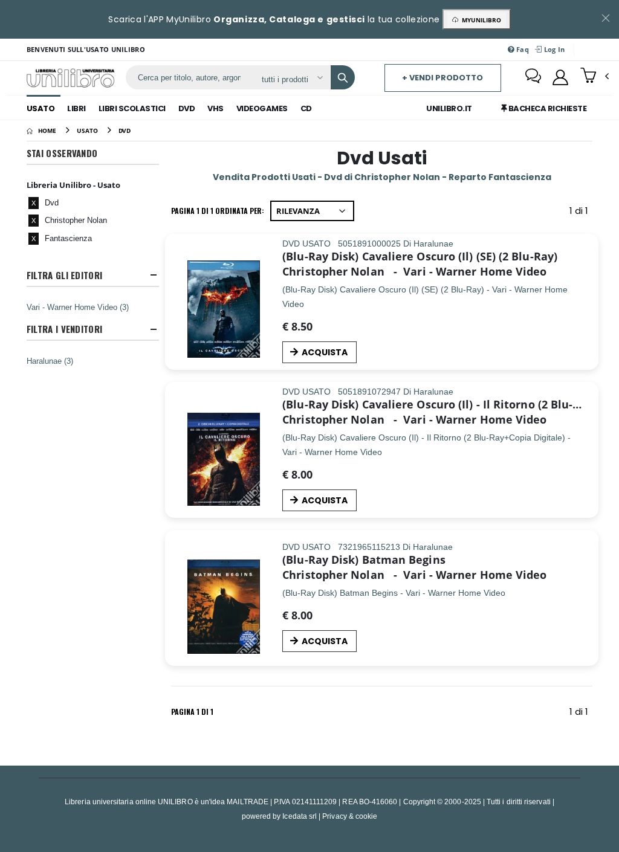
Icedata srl (299, 816)
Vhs (215, 108)
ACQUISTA (325, 352)
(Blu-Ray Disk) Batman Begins (364, 559)
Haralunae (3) (50, 360)
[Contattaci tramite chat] (533, 77)
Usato (41, 108)
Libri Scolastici (132, 108)
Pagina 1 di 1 (192, 711)
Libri (76, 108)
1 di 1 (580, 213)
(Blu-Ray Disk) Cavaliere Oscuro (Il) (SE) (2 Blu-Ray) (419, 256)
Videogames (262, 108)
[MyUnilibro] (560, 77)
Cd (306, 108)
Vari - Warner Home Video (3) (78, 307)
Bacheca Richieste (546, 108)
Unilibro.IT (449, 108)
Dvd (186, 108)
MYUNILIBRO (479, 20)
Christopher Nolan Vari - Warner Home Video (414, 271)
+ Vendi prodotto (442, 77)
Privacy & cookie (349, 816)
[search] (343, 77)
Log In (553, 49)
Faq (521, 49)
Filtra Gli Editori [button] (64, 275)
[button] (594, 76)
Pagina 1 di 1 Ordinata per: (217, 210)
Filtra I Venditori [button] (64, 329)
